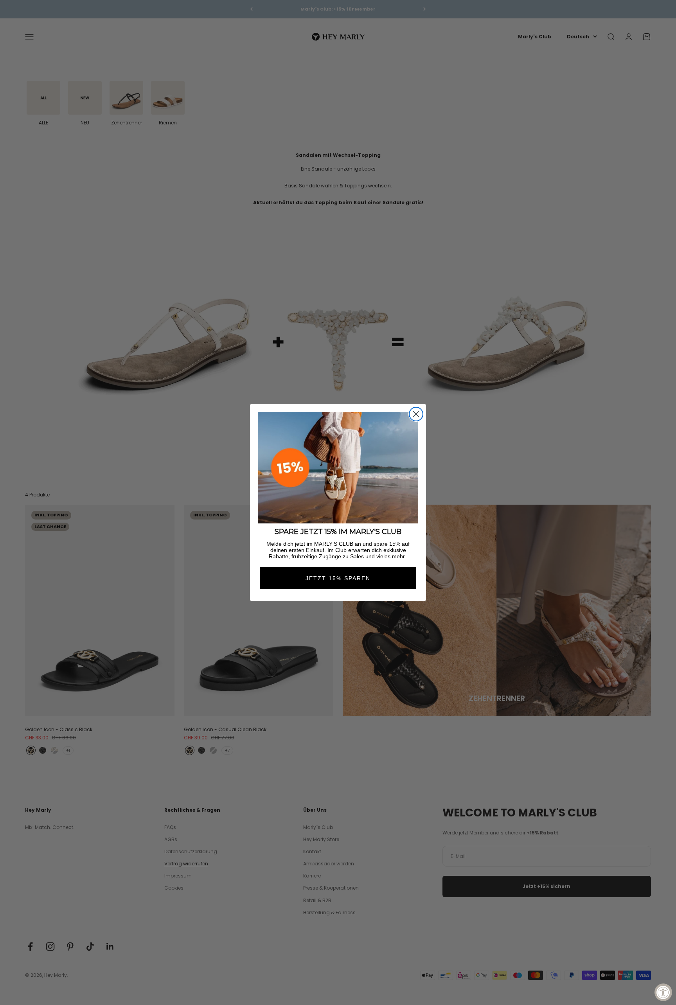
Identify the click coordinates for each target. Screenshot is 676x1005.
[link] (338, 467)
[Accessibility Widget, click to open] (663, 992)
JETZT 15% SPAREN (338, 578)
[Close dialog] (416, 414)
